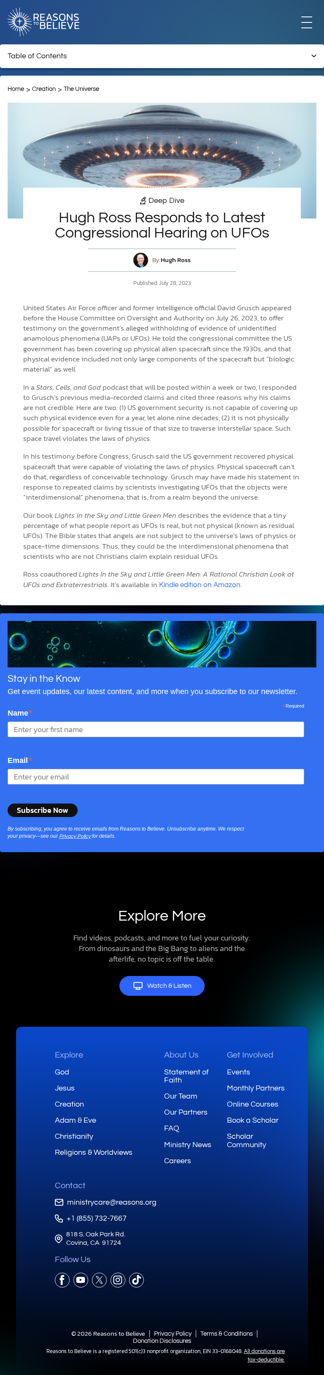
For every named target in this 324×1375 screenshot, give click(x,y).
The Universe (81, 89)
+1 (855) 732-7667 (97, 1218)
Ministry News (187, 1145)
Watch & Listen (169, 985)
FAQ (171, 1128)
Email (20, 760)
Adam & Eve (75, 1120)
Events (238, 1072)
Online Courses (252, 1104)
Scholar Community (246, 1140)
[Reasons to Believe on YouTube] (80, 1280)
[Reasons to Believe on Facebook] (62, 1280)
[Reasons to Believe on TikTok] (136, 1280)
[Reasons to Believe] (43, 22)
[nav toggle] (306, 22)
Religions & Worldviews (93, 1152)
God (62, 1072)
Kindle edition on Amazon (199, 585)
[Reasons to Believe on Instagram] (118, 1280)
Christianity (74, 1136)
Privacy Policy (75, 836)
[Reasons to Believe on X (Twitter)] (99, 1280)
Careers (177, 1161)
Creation (44, 89)
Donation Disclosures (162, 1341)
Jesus (65, 1088)
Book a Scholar (252, 1120)
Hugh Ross (176, 260)
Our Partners (186, 1112)
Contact (70, 1185)
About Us (181, 1055)
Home (16, 89)
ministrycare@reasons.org (112, 1202)
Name (20, 713)
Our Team (180, 1096)
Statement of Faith (186, 1076)
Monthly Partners (256, 1088)
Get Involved (250, 1055)
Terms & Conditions (226, 1334)
